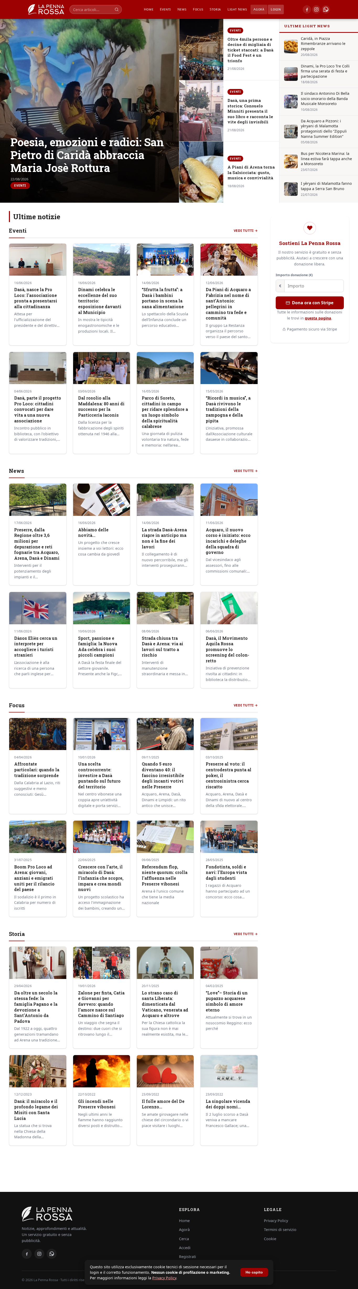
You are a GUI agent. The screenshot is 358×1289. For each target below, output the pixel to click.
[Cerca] (117, 9)
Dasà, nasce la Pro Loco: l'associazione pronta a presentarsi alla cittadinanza (35, 298)
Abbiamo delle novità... (93, 532)
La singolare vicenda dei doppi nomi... (228, 1104)
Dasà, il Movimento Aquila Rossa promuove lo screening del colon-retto (227, 650)
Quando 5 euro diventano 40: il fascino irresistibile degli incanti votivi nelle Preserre (163, 775)
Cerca (184, 1238)
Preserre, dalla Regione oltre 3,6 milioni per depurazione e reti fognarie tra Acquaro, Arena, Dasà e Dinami (36, 544)
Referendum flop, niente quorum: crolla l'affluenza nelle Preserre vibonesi (164, 875)
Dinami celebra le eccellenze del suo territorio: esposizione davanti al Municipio (99, 301)
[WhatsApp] (326, 9)
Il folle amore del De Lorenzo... (163, 1104)
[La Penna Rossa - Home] (94, 1214)
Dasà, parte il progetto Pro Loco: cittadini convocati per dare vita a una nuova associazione (37, 409)
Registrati (187, 1256)
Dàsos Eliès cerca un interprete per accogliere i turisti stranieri (35, 647)
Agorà (258, 9)
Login (276, 9)
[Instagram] (316, 9)
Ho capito (254, 1272)
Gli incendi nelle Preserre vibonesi (97, 1104)
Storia (215, 9)
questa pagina (318, 318)
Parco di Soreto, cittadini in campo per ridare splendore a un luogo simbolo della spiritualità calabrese (165, 412)
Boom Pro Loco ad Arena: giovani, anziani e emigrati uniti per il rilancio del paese (34, 878)
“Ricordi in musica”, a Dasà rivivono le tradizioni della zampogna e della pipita (228, 409)
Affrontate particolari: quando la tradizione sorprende (36, 769)
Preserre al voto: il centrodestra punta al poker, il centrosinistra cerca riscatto (228, 775)
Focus (198, 9)
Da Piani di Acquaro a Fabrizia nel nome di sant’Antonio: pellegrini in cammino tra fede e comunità (228, 304)
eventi (165, 9)
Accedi (185, 1247)
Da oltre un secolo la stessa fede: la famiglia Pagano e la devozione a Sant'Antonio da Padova (35, 1007)
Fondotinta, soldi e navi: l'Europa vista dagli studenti (226, 872)
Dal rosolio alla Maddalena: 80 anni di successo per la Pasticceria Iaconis (101, 406)
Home (149, 9)
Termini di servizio (280, 1229)
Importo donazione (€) (294, 275)
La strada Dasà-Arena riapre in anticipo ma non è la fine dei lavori (164, 538)
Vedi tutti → (246, 230)
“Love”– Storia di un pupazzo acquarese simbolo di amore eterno (227, 1001)
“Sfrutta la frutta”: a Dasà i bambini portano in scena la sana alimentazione (163, 298)
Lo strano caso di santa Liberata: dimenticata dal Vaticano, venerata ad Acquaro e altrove (165, 1004)
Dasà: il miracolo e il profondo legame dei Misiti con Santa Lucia (36, 1110)
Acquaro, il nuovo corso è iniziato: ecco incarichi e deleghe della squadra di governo (228, 541)
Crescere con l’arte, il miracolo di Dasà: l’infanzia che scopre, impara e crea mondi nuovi (100, 878)
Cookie (270, 1238)
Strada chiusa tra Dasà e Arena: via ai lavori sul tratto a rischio (162, 647)
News (182, 9)
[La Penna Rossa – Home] (46, 9)
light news (237, 9)
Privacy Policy (164, 1277)
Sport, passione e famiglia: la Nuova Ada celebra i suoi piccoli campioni (97, 647)
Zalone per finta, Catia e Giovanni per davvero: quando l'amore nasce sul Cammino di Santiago (101, 1004)
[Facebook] (307, 9)
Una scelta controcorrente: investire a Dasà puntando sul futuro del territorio (99, 775)
